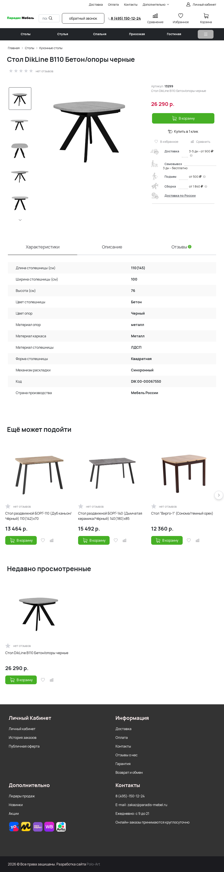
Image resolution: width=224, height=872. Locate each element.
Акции (14, 813)
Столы (29, 48)
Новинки (16, 804)
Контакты (123, 746)
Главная (14, 48)
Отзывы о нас (127, 755)
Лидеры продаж (22, 796)
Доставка (123, 728)
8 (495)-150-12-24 (130, 796)
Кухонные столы (50, 48)
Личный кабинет (22, 728)
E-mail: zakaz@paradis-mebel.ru (141, 804)
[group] (90, 130)
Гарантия (123, 763)
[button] (20, 219)
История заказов (23, 737)
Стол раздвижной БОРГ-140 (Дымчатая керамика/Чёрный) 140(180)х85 (110, 516)
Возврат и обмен (129, 772)
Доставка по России (180, 195)
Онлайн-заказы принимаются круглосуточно (152, 822)
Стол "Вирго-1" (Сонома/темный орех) (182, 513)
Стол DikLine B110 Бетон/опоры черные (36, 652)
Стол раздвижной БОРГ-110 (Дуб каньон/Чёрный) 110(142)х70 (38, 516)
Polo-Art (93, 864)
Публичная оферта (24, 746)
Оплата (122, 737)
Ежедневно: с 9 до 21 (132, 813)
